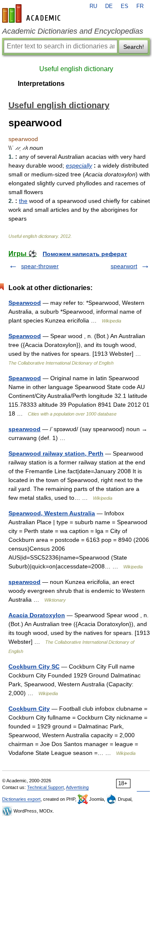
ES (124, 6)
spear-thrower (40, 266)
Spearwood (24, 302)
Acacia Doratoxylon (36, 615)
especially (79, 165)
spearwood (24, 429)
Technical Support (45, 787)
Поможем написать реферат (85, 254)
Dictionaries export (21, 799)
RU (93, 6)
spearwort (124, 266)
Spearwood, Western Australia (51, 513)
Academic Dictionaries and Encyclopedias (72, 31)
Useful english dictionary (76, 68)
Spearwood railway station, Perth (55, 453)
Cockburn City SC (34, 666)
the (23, 200)
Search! (133, 46)
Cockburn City (29, 708)
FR (140, 6)
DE (109, 6)
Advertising (77, 787)
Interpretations (41, 83)
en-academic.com (32, 13)
